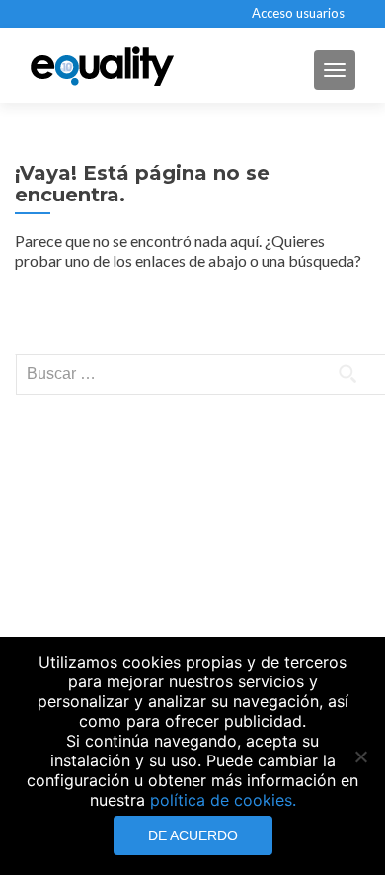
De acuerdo (193, 835)
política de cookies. (223, 800)
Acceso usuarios (298, 13)
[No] (360, 756)
